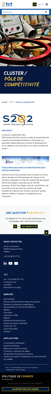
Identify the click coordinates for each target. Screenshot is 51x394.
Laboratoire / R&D (11, 315)
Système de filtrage (11, 345)
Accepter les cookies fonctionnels (25, 383)
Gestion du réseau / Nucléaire (15, 323)
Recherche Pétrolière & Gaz (15, 320)
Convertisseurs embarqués (14, 343)
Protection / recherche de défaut (17, 351)
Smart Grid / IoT (10, 326)
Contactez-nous (10, 282)
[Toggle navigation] (46, 4)
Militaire (7, 310)
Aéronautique (9, 299)
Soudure (7, 331)
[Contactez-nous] (34, 4)
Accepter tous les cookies (25, 389)
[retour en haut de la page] (46, 232)
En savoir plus (7, 379)
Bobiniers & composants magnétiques (18, 304)
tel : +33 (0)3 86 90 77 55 (13, 279)
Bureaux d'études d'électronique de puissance (22, 301)
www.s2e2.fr (7, 130)
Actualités (8, 284)
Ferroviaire (8, 312)
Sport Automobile (11, 328)
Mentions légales (20, 370)
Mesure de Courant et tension (15, 348)
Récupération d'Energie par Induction (18, 354)
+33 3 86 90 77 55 (29, 226)
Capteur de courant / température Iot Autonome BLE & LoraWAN (25, 357)
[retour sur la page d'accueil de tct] (7, 4)
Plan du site (26, 367)
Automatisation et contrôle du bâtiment (19, 307)
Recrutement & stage (12, 287)
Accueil (4, 102)
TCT (11, 102)
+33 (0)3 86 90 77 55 (12, 256)
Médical (7, 318)
